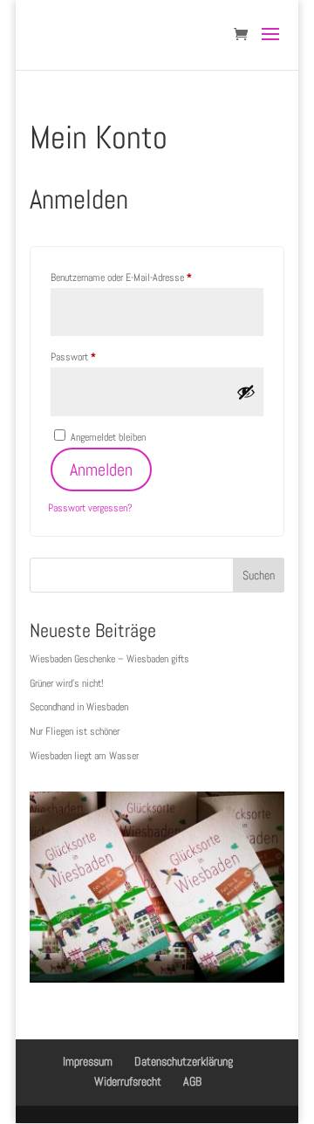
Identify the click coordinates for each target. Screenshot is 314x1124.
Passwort (94, 356)
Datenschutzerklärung (183, 1061)
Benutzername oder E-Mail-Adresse (142, 277)
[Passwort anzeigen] (246, 391)
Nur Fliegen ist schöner (74, 731)
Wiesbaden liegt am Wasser (84, 756)
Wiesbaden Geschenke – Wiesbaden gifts (109, 659)
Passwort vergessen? (90, 508)
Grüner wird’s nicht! (67, 683)
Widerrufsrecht (127, 1081)
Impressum (88, 1061)
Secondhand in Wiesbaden (79, 707)
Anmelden (101, 469)
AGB (192, 1081)
